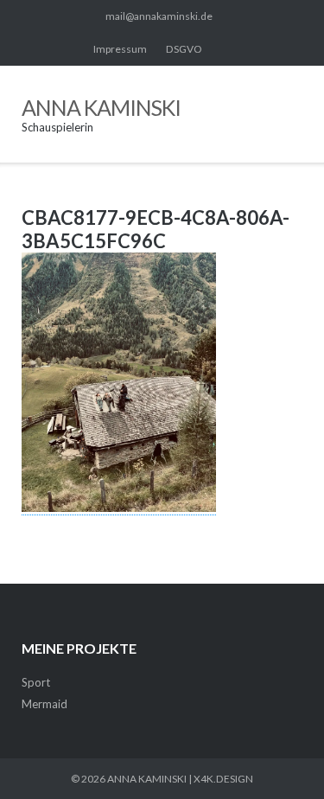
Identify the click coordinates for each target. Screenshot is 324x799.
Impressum (120, 48)
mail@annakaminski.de (159, 16)
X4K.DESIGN (223, 778)
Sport (36, 682)
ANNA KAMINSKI (147, 778)
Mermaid (44, 704)
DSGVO (184, 48)
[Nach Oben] (279, 756)
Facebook (225, 49)
